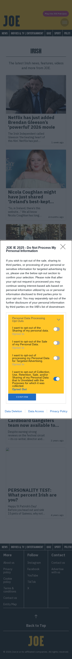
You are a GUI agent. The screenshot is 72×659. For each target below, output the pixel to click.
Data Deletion (13, 411)
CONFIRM (22, 397)
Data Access (36, 411)
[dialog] (36, 329)
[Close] (64, 248)
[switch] (56, 329)
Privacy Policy (58, 411)
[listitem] (36, 319)
